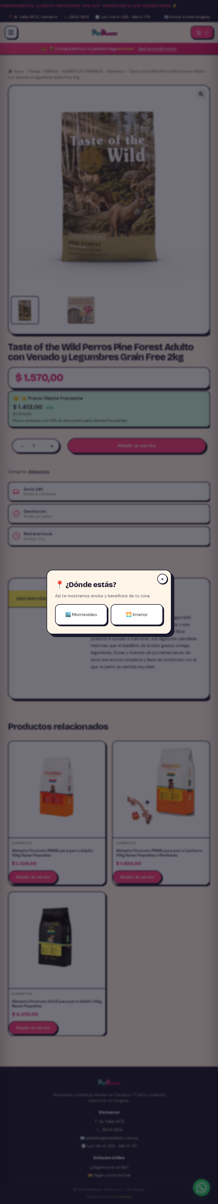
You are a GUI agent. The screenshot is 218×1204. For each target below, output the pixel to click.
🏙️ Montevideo (81, 614)
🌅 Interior (137, 614)
